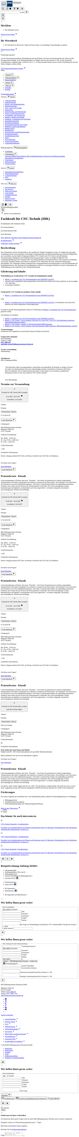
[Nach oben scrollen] (3, 1062)
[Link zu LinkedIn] (6, 1007)
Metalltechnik (9, 130)
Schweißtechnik (10, 139)
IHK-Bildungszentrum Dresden (19, 961)
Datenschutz (9, 110)
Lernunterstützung (11, 175)
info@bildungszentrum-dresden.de (12, 995)
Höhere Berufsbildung (19, 156)
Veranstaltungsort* (12, 963)
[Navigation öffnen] (22, 9)
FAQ (6, 177)
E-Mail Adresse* (7, 928)
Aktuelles (8, 88)
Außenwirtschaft (10, 102)
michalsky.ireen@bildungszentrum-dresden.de (26, 238)
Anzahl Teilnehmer (27, 966)
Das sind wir (9, 189)
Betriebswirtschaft (11, 106)
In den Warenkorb (7, 420)
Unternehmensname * (28, 946)
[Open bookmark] (3, 210)
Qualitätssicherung (11, 195)
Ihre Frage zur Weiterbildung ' (41, 924)
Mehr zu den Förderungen (9, 808)
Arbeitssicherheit (10, 100)
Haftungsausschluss (11, 1056)
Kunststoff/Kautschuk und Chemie (16, 125)
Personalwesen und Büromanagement (17, 132)
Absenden (5, 1095)
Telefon (23, 920)
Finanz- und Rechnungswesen (15, 113)
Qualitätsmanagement (12, 136)
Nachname (25, 1082)
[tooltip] (4, 963)
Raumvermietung (10, 80)
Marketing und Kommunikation (15, 126)
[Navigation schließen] (10, 204)
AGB (7, 1054)
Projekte (7, 197)
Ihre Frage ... (24, 1091)
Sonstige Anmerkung (27, 976)
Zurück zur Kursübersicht (11, 213)
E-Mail (24, 1084)
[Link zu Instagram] (6, 1001)
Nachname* (25, 916)
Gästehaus (8, 179)
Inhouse (5, 961)
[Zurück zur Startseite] (23, 6)
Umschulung (9, 160)
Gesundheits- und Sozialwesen (15, 115)
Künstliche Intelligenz (12, 123)
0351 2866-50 (11, 992)
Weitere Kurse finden (8, 34)
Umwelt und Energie (12, 141)
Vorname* (24, 914)
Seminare (46, 156)
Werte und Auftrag (11, 191)
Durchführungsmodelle (57, 156)
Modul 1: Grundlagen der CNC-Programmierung (59, 310)
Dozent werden (10, 198)
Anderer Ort (33, 961)
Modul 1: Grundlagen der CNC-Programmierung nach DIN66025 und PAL (29, 279)
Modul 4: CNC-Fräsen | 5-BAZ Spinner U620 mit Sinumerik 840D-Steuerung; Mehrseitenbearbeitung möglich (41, 326)
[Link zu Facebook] (6, 999)
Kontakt (7, 89)
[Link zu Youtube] (6, 1009)
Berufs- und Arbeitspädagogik (14, 104)
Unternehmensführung (12, 143)
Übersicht (8, 156)
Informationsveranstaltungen (14, 158)
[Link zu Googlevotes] (6, 1011)
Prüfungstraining (10, 162)
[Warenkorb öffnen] (16, 9)
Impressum (8, 1048)
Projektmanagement (11, 134)
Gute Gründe (9, 193)
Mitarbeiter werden (11, 200)
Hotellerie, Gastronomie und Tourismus (18, 119)
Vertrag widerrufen (7, 1015)
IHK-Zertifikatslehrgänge (35, 156)
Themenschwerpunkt (27, 972)
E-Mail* (24, 918)
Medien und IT (10, 128)
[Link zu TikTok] (6, 1003)
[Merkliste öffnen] (8, 9)
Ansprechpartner (10, 187)
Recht (7, 138)
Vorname (25, 1080)
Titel (22, 911)
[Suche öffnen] (3, 9)
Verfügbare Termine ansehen (10, 243)
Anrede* (15, 909)
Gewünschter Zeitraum (28, 968)
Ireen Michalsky (6, 466)
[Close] (1, 21)
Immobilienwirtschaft (12, 121)
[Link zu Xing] (6, 1005)
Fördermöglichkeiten (11, 174)
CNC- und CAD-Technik (13, 108)
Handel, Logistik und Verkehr (14, 117)
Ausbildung (9, 151)
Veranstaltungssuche (7, 94)
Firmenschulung (10, 164)
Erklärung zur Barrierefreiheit (14, 1058)
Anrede (11, 1076)
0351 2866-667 (6, 238)
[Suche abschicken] (3, 15)
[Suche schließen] (26, 12)
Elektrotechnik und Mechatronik (15, 112)
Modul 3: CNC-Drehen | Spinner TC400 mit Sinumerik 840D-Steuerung (28, 324)
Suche (22, 12)
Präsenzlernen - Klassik (9, 412)
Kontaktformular (6, 240)
